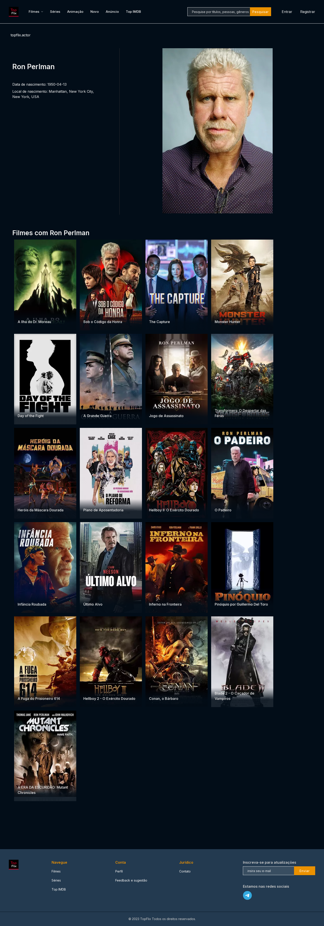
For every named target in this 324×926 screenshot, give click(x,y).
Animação (75, 11)
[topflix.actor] (14, 12)
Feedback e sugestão (131, 880)
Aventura (221, 313)
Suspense (102, 313)
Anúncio (112, 11)
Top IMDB (133, 11)
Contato (185, 871)
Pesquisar (260, 12)
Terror (23, 313)
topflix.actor (21, 35)
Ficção (23, 778)
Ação (233, 313)
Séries (55, 11)
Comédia (172, 407)
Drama (88, 313)
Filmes (34, 11)
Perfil (119, 871)
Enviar (305, 871)
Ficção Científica (40, 313)
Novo (94, 11)
